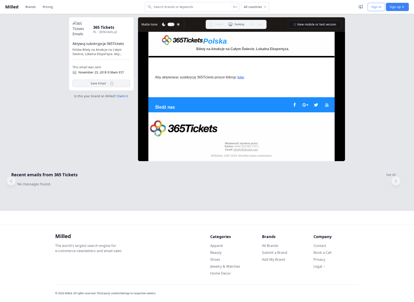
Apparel (216, 245)
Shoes (215, 259)
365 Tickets (103, 27)
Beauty (215, 252)
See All (391, 175)
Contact (320, 245)
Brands (30, 7)
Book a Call (322, 252)
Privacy (319, 259)
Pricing (48, 7)
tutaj (240, 77)
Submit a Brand (274, 252)
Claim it (122, 96)
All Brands (270, 245)
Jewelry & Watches (225, 266)
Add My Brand (273, 259)
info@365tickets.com (246, 149)
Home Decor (220, 273)
